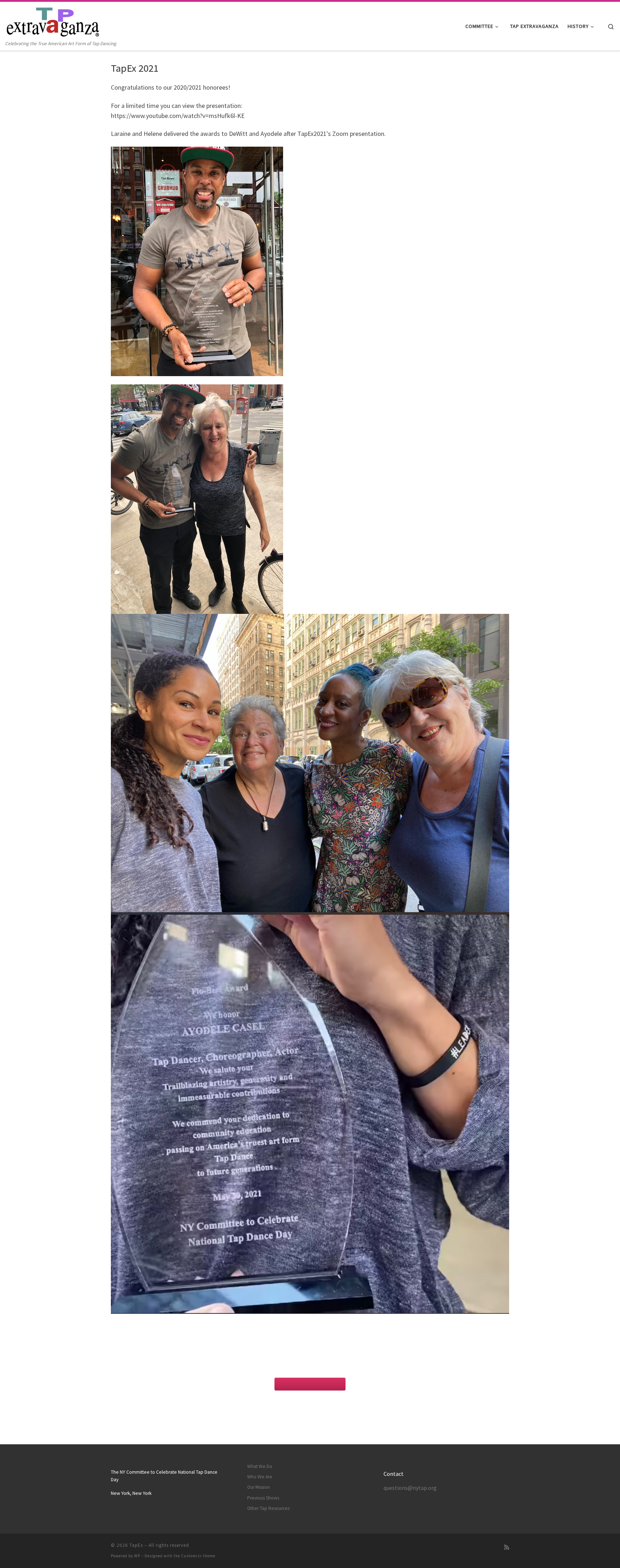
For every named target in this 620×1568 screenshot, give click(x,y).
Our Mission (258, 1487)
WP (137, 1555)
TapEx (136, 1545)
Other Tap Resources (268, 1508)
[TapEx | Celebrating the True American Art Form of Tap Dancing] (54, 21)
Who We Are (259, 1477)
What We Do (259, 1466)
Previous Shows (263, 1498)
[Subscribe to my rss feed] (506, 1547)
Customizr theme (198, 1555)
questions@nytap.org (410, 1487)
